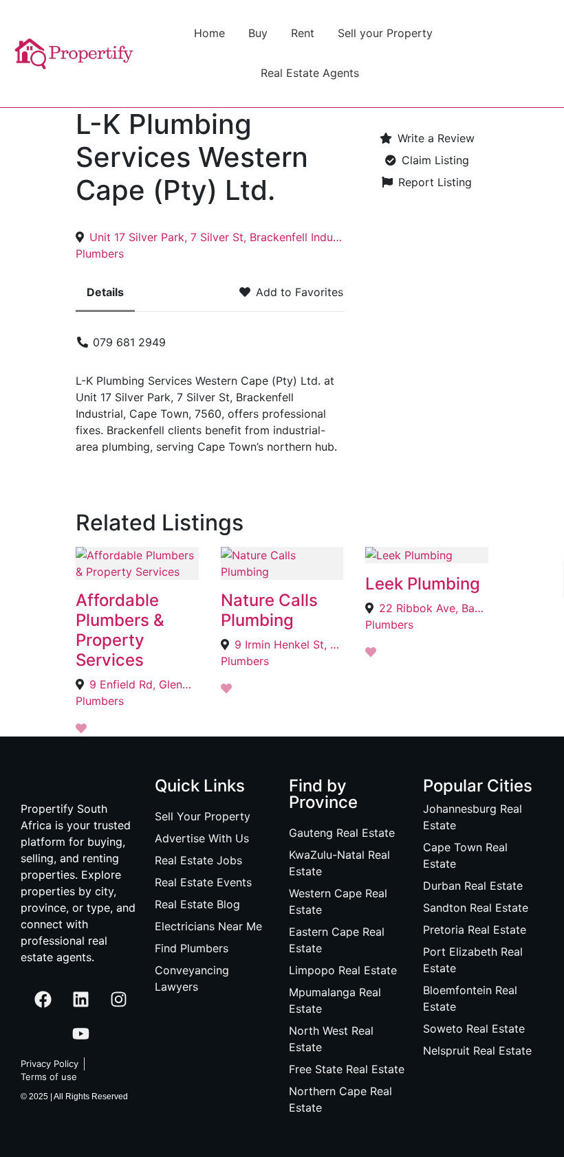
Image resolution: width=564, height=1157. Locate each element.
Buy (258, 33)
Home (209, 33)
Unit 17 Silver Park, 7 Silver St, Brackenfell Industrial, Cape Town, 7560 (216, 237)
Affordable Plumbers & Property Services (120, 629)
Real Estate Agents (310, 73)
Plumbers (100, 253)
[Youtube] (81, 1034)
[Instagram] (119, 999)
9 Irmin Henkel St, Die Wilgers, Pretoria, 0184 (289, 644)
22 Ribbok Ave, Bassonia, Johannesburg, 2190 (433, 608)
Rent (302, 33)
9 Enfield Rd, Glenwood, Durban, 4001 (144, 684)
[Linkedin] (81, 999)
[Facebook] (43, 999)
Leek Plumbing (422, 584)
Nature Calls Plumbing (269, 610)
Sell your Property (385, 33)
